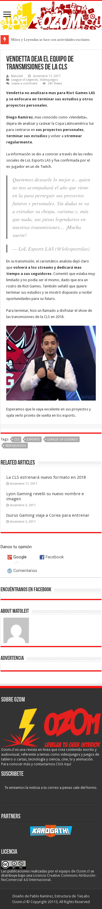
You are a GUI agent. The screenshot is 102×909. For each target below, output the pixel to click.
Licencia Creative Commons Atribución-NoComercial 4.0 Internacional (49, 877)
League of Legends (24, 80)
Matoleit (17, 76)
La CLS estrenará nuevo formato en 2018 (46, 477)
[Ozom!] (51, 15)
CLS (16, 439)
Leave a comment (24, 83)
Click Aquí (63, 764)
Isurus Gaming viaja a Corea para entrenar (48, 515)
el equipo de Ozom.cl (72, 871)
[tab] (17, 557)
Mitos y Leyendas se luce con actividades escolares (50, 39)
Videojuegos (49, 80)
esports (33, 439)
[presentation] (17, 556)
